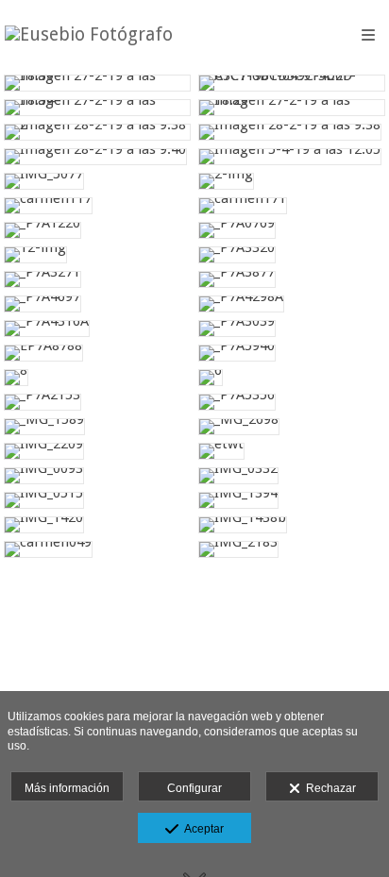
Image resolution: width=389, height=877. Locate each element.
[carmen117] (97, 205)
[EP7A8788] (97, 353)
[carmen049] (97, 549)
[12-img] (97, 254)
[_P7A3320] (291, 254)
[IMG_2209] (97, 451)
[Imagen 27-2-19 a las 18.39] (97, 83)
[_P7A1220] (97, 230)
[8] (97, 377)
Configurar (194, 788)
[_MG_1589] (97, 426)
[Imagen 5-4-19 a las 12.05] (291, 156)
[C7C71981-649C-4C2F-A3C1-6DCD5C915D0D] (291, 83)
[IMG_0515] (97, 500)
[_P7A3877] (291, 279)
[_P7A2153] (97, 402)
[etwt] (291, 451)
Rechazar (328, 788)
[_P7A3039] (291, 328)
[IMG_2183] (291, 549)
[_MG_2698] (291, 426)
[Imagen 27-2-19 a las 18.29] (291, 107)
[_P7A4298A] (291, 304)
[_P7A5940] (291, 353)
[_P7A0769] (291, 230)
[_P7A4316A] (97, 328)
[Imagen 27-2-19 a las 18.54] (97, 107)
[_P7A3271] (97, 279)
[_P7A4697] (97, 304)
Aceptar (201, 828)
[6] (291, 377)
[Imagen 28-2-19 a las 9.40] (97, 156)
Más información (67, 788)
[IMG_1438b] (291, 524)
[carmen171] (291, 205)
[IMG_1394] (291, 500)
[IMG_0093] (97, 475)
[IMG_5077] (97, 181)
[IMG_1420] (97, 524)
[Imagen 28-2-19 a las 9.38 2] (97, 132)
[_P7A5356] (291, 402)
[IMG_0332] (291, 475)
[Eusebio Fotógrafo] (89, 35)
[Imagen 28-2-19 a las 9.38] (291, 132)
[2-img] (291, 181)
